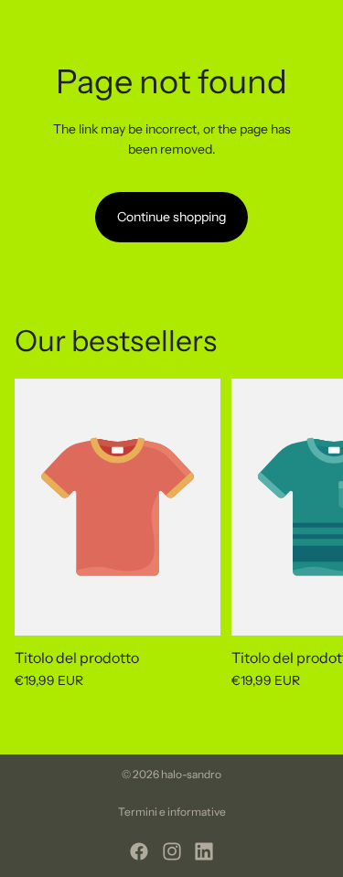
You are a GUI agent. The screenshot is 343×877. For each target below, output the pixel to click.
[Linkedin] (204, 851)
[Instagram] (172, 851)
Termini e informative (172, 811)
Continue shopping (171, 217)
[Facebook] (139, 851)
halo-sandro (191, 774)
